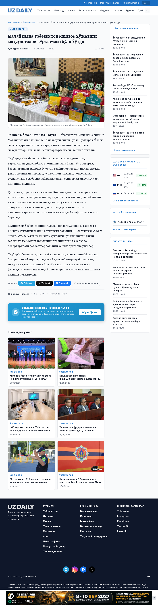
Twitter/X (45, 283)
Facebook (64, 283)
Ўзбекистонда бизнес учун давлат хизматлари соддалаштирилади (128, 304)
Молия (71, 10)
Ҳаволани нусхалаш (87, 283)
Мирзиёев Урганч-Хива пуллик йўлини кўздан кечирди (126, 287)
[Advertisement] (79, 598)
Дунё (140, 10)
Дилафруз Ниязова (18, 48)
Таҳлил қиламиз (131, 3)
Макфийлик (87, 521)
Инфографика (90, 3)
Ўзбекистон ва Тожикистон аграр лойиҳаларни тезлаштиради (128, 135)
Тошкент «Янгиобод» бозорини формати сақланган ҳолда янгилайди (130, 253)
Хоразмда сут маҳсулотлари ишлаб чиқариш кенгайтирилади (129, 270)
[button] (147, 10)
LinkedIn (122, 531)
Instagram (123, 516)
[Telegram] (66, 569)
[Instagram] (75, 569)
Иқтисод (59, 10)
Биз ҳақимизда (89, 511)
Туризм (130, 10)
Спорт (118, 10)
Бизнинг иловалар (91, 526)
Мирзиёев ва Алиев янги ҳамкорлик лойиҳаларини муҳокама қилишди (127, 102)
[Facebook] (83, 569)
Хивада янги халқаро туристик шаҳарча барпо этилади (127, 321)
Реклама (85, 531)
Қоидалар (86, 516)
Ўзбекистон (43, 10)
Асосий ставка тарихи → (126, 229)
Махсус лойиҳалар (109, 3)
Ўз (145, 3)
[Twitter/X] (92, 569)
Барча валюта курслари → (126, 200)
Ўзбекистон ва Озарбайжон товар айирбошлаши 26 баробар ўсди (128, 57)
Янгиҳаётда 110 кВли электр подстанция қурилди (129, 87)
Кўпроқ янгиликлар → (124, 150)
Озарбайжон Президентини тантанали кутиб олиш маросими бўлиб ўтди (128, 119)
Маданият (105, 10)
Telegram (28, 283)
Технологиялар (87, 10)
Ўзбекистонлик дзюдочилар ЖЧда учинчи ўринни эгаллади (129, 40)
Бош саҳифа (14, 22)
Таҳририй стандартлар (94, 536)
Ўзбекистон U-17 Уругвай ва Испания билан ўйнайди (128, 73)
